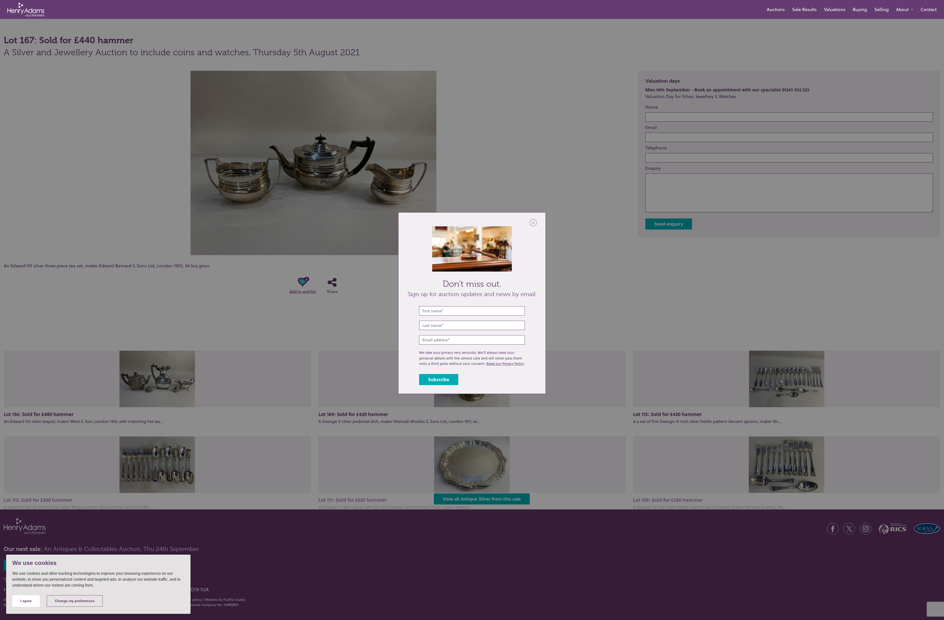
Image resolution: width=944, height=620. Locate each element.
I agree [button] (26, 601)
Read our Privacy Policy (505, 363)
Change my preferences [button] (75, 601)
